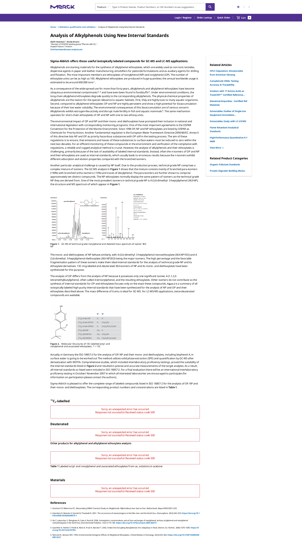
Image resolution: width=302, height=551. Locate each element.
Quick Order (223, 17)
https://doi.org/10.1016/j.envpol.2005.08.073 (136, 522)
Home (53, 27)
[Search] (210, 7)
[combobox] (155, 7)
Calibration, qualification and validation (76, 27)
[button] (183, 17)
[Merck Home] (62, 7)
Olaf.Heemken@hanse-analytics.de (66, 49)
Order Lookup (204, 17)
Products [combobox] (101, 7)
